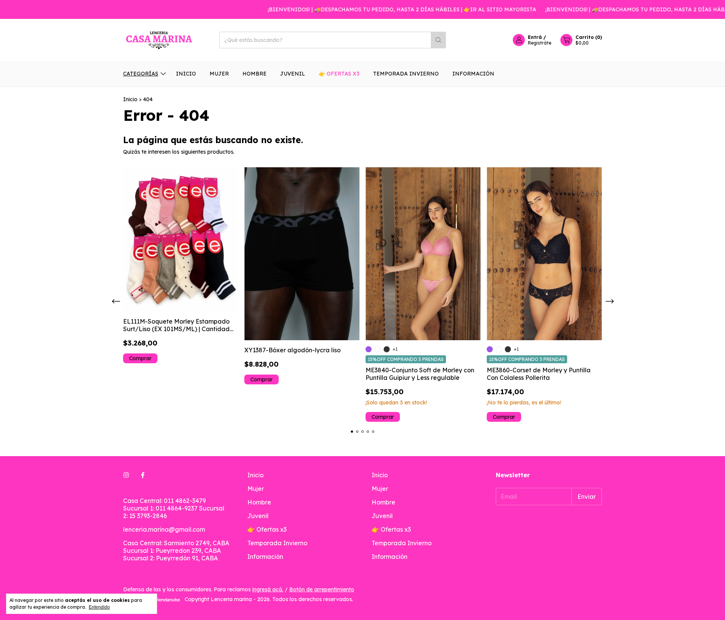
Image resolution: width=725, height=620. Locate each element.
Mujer (219, 73)
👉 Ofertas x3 (339, 73)
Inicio (186, 73)
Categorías (140, 73)
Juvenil (292, 73)
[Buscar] (438, 40)
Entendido (99, 607)
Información (473, 73)
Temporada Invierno (406, 73)
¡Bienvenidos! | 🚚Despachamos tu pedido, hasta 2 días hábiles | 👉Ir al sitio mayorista (388, 9)
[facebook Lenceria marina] (143, 475)
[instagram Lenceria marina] (126, 475)
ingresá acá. (267, 589)
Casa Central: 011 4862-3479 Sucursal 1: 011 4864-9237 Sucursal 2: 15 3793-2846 (173, 508)
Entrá (535, 37)
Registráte (539, 43)
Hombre (254, 73)
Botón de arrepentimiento (321, 589)
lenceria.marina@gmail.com (164, 529)
